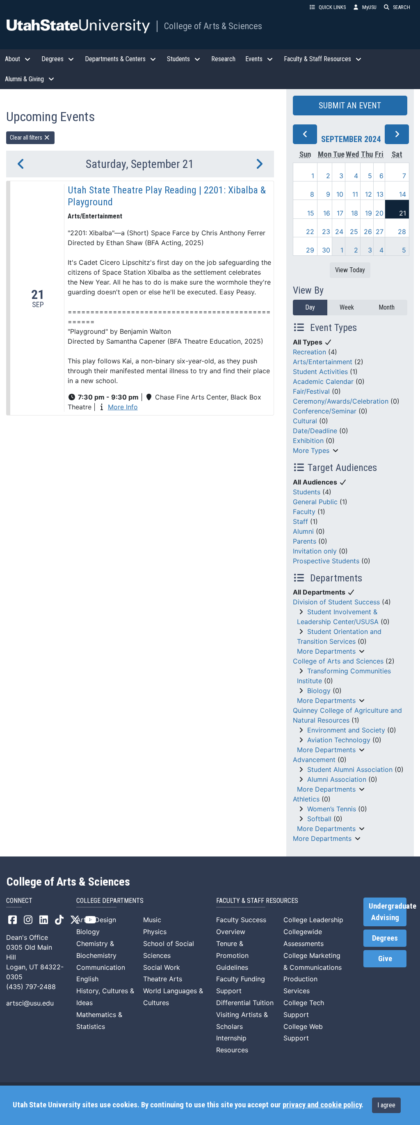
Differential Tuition (245, 1003)
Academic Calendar (323, 381)
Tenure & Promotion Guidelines (232, 955)
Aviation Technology (338, 740)
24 (339, 231)
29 (310, 250)
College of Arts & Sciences (213, 26)
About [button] (12, 59)
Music (152, 920)
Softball (319, 819)
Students (306, 492)
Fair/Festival (311, 391)
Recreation (309, 352)
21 (402, 213)
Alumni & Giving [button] (24, 79)
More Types (311, 450)
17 (340, 213)
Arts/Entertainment (322, 362)
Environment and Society (346, 730)
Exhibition (308, 440)
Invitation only (315, 551)
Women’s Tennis (331, 809)
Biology (319, 690)
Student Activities (320, 371)
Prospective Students (326, 561)
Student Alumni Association (350, 769)
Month (387, 307)
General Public (315, 502)
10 (339, 194)
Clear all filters (26, 137)
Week (347, 307)
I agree (386, 1105)
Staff (300, 521)
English (87, 979)
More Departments (326, 651)
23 (326, 231)
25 (354, 231)
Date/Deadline (315, 431)
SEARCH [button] (401, 7)
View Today (350, 270)
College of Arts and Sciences (338, 661)
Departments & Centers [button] (115, 59)
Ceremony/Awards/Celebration (340, 401)
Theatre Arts (162, 979)
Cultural (305, 421)
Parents (304, 541)
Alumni (303, 531)
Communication (100, 967)
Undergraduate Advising (387, 912)
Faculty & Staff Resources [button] (317, 59)
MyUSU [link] (369, 7)
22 (310, 231)
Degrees (385, 938)
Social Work (161, 967)
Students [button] (178, 59)
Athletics (306, 799)
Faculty (304, 511)
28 (402, 231)
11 (355, 194)
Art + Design (96, 920)
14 (402, 194)
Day (310, 307)
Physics (155, 932)
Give (385, 958)
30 (326, 250)
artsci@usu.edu (30, 1003)
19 (368, 213)
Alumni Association (336, 779)
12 (368, 194)
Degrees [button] (52, 59)
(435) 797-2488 (31, 987)
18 (354, 213)
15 (310, 213)
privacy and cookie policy (322, 1104)
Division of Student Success (336, 602)
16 (326, 213)
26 (368, 231)
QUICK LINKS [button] (332, 7)
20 (379, 213)
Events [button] (253, 59)
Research (223, 59)
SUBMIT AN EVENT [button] (350, 105)
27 (379, 231)
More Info (123, 407)
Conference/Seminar (324, 411)
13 (380, 194)
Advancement (314, 759)
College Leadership (313, 920)
